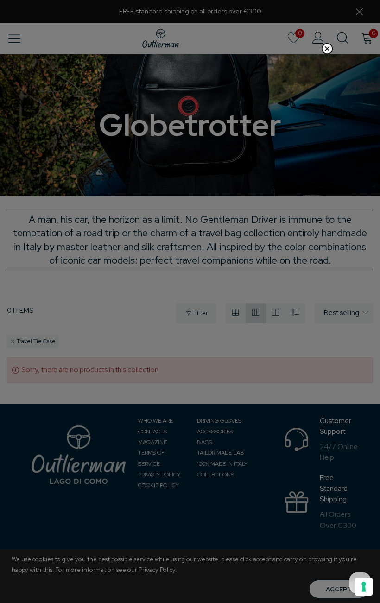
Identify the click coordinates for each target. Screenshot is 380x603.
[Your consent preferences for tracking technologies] (364, 587)
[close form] (327, 48)
